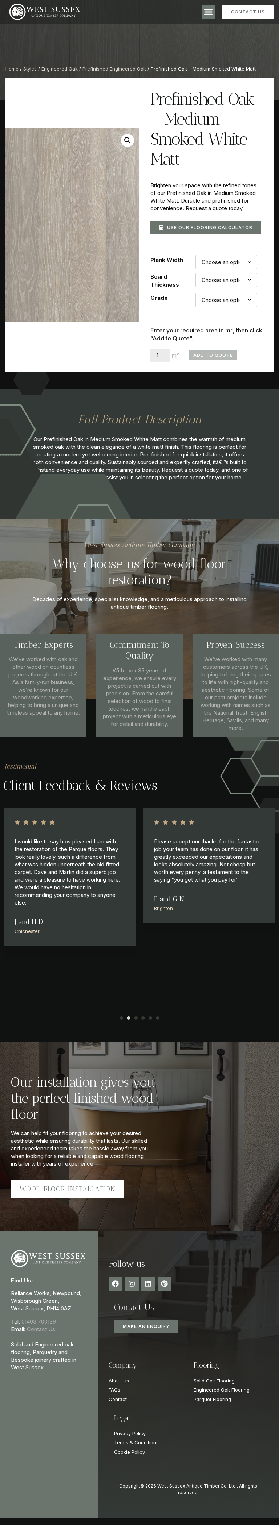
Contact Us (41, 1329)
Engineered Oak (59, 69)
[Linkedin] (148, 1284)
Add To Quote (213, 355)
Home (12, 69)
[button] (208, 12)
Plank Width (166, 259)
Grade (159, 297)
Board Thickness (164, 280)
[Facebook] (115, 1284)
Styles (30, 69)
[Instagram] (132, 1284)
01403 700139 (38, 1321)
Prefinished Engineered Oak (114, 69)
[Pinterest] (164, 1284)
